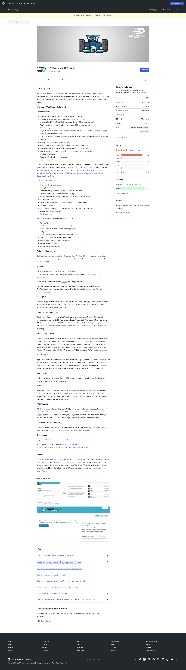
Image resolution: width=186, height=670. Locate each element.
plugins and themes (87, 338)
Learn (78, 641)
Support (146, 80)
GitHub (64, 282)
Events (113, 644)
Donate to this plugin (122, 213)
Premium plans (42, 218)
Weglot (39, 350)
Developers (80, 647)
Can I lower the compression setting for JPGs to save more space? (61, 581)
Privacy (10, 650)
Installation (63, 80)
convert (139, 127)
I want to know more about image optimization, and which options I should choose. (67, 599)
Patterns (45, 650)
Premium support (46, 214)
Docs (68, 399)
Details (41, 80)
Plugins (44, 647)
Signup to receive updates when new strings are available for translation (62, 447)
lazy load (145, 127)
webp (146, 131)
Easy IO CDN (84, 256)
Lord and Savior (79, 459)
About (10, 641)
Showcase (45, 641)
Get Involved (115, 641)
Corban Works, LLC (71, 462)
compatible (45, 170)
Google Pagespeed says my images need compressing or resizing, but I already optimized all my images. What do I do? (59, 562)
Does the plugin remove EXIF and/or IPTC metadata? (56, 555)
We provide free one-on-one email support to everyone (56, 271)
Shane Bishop (55, 71)
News (9, 644)
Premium (49, 180)
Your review (119, 172)
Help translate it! (107, 15)
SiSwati (28, 659)
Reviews (51, 80)
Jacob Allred (57, 462)
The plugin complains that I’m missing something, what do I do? (59, 569)
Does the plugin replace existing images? (51, 575)
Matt (148, 644)
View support (141, 92)
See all (147, 172)
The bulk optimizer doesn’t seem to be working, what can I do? (59, 587)
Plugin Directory (13, 10)
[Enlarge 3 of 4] (107, 485)
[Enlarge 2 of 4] (82, 485)
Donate (114, 647)
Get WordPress (177, 3)
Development (76, 80)
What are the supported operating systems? (52, 593)
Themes (44, 644)
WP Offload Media (43, 409)
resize (142, 131)
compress (133, 127)
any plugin (59, 128)
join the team (73, 444)
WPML (59, 350)
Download (144, 70)
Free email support (46, 160)
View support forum (122, 193)
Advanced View (121, 137)
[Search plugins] (28, 22)
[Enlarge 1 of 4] (58, 485)
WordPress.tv (82, 650)
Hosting (10, 647)
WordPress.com (151, 641)
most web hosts (80, 119)
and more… (104, 350)
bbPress (149, 647)
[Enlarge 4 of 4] (107, 509)
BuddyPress (150, 650)
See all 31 (146, 123)
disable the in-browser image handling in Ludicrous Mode (69, 430)
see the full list (66, 440)
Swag (113, 650)
